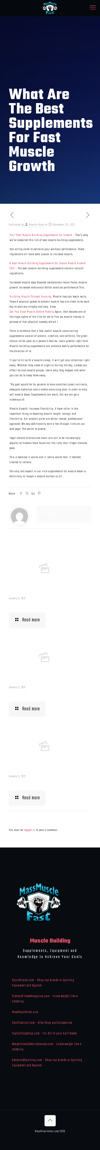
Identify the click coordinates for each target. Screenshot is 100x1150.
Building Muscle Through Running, (31, 296)
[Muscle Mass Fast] (50, 8)
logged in (29, 830)
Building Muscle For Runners (37, 694)
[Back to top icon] (50, 1120)
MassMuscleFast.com (25, 1012)
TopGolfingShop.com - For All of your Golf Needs (44, 1033)
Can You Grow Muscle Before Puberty (32, 311)
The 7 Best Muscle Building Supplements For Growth (41, 235)
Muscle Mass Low (26, 605)
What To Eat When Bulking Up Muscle (44, 783)
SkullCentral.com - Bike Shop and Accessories (42, 1023)
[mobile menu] (92, 8)
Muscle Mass (36, 224)
